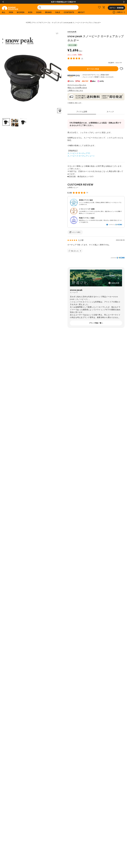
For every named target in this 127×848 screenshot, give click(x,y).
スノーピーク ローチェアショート (81, 156)
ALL (3, 12)
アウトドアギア (37, 22)
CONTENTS (69, 12)
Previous (3, 2)
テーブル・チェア (50, 22)
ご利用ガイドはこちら (75, 90)
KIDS (30, 12)
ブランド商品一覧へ (96, 323)
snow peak (71, 32)
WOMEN (20, 12)
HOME (28, 22)
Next (124, 2)
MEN (11, 12)
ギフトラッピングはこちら (76, 85)
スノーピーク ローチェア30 (78, 153)
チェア (60, 22)
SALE (57, 12)
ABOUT (81, 12)
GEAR (38, 12)
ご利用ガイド (120, 12)
